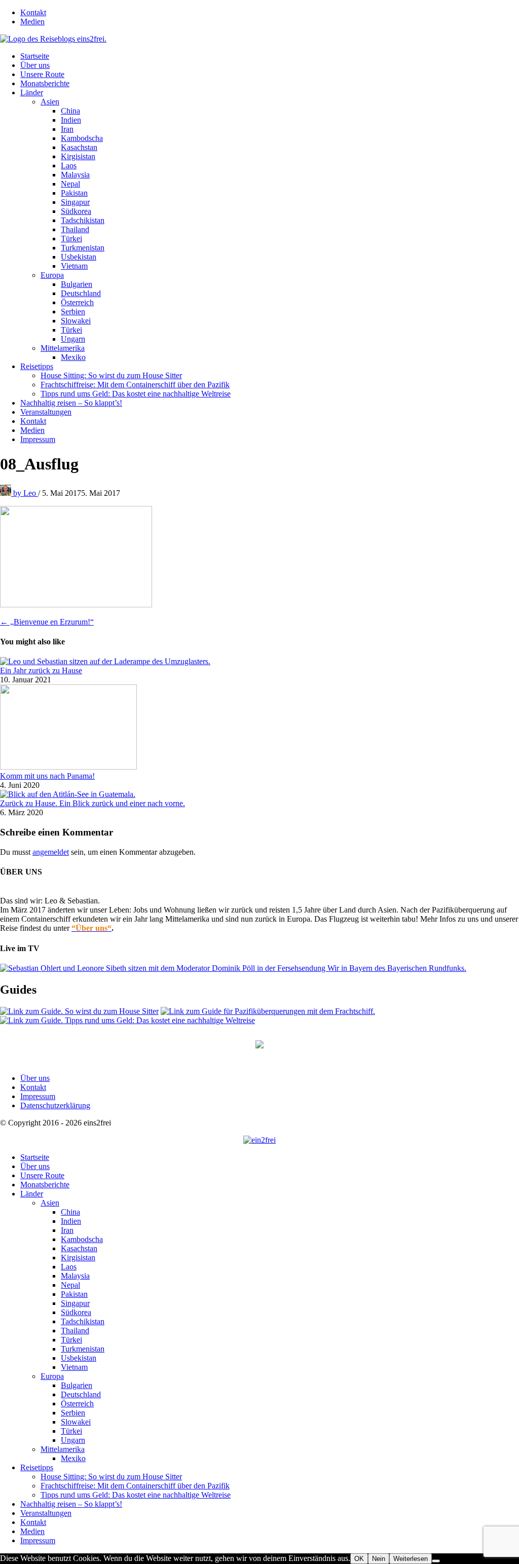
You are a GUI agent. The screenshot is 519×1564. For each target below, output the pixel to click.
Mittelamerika (63, 348)
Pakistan (74, 193)
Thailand (75, 229)
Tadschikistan (82, 220)
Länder (31, 92)
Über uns (35, 65)
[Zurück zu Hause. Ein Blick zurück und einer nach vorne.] (67, 794)
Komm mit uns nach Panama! (47, 776)
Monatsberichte (44, 83)
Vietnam (74, 266)
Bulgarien (76, 284)
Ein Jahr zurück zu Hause (41, 670)
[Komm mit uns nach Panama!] (68, 766)
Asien (50, 101)
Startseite (34, 56)
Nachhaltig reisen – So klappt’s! (71, 402)
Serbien (73, 311)
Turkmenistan (82, 247)
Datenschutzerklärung (55, 1105)
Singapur (75, 202)
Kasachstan (79, 147)
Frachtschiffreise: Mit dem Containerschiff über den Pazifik (135, 384)
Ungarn (73, 339)
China (70, 110)
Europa (52, 275)
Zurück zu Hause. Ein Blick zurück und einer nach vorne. (92, 803)
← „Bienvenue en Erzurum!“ (47, 621)
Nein (378, 1558)
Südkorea (76, 211)
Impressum (37, 439)
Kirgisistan (78, 156)
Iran (67, 129)
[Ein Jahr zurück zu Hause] (105, 661)
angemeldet (50, 852)
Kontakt (33, 12)
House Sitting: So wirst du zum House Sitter (111, 375)
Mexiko (73, 357)
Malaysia (75, 174)
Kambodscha (82, 138)
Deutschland (81, 293)
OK (359, 1558)
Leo (25, 493)
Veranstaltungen (45, 412)
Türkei (71, 238)
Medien (32, 21)
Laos (69, 165)
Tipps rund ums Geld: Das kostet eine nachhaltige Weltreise (136, 393)
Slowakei (76, 320)
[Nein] (436, 1560)
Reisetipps (36, 366)
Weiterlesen (410, 1558)
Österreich (77, 302)
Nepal (70, 183)
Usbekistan (78, 256)
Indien (71, 120)
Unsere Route (42, 74)
